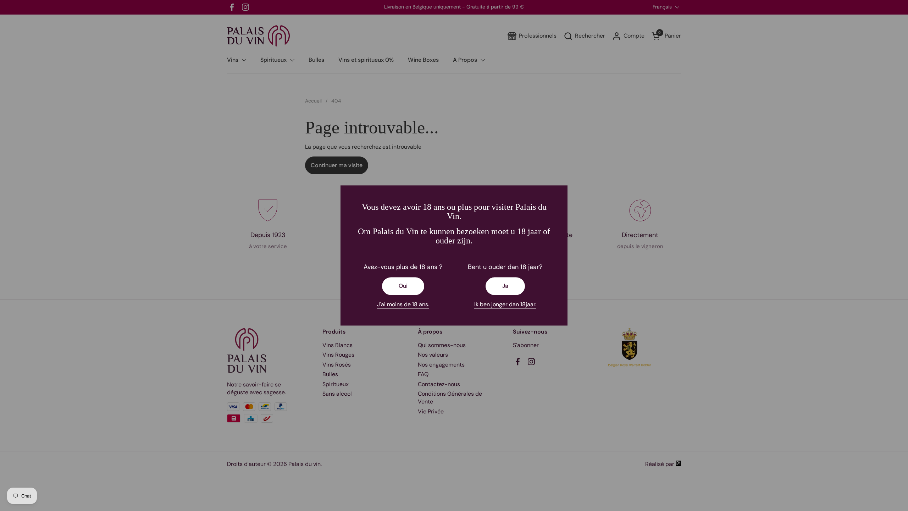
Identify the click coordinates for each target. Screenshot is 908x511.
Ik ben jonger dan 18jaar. (505, 304)
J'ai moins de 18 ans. (403, 304)
